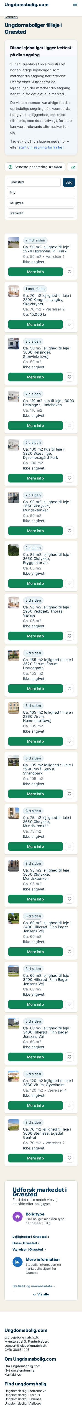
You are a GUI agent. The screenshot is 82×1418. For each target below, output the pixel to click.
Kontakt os (13, 1374)
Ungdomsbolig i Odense (23, 1399)
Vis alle (43, 1294)
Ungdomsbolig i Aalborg (23, 1403)
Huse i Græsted (25, 1243)
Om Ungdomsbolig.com (23, 1366)
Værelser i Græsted (28, 1249)
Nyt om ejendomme (19, 1370)
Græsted (11, 17)
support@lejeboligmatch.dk (26, 1345)
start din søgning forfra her (41, 147)
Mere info (35, 271)
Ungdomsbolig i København (25, 1391)
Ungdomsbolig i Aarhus (22, 1395)
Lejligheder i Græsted (30, 1237)
